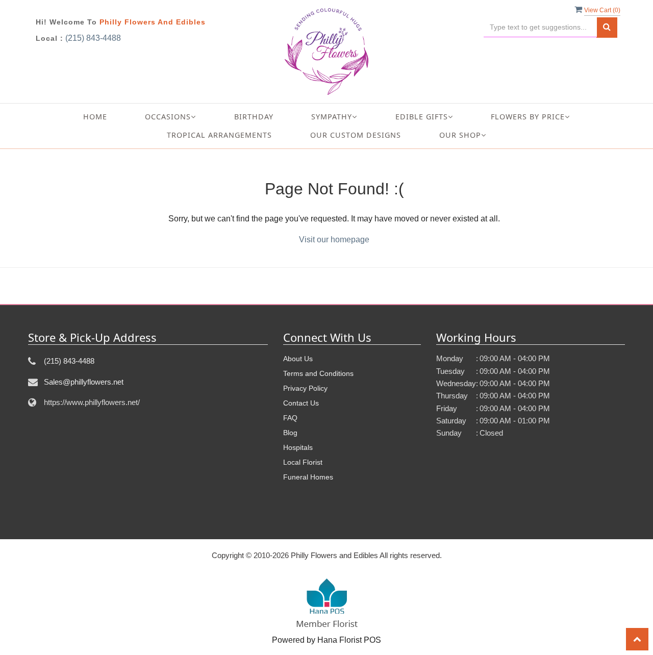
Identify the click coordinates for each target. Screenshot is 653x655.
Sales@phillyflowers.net (83, 381)
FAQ (290, 418)
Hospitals (298, 447)
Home (95, 116)
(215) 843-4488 (93, 38)
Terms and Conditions (318, 373)
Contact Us (301, 403)
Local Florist (302, 462)
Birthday (253, 116)
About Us (298, 359)
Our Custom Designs (355, 135)
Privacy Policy (305, 388)
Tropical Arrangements (219, 135)
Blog (290, 433)
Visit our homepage (334, 239)
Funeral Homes (308, 477)
